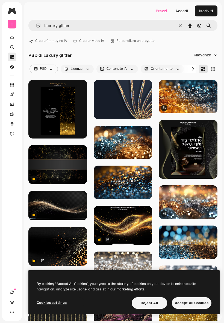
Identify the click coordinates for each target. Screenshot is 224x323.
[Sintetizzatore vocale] (12, 124)
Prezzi (161, 10)
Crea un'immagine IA (51, 41)
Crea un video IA (91, 41)
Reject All (149, 303)
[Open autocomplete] (36, 26)
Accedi (181, 10)
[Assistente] (12, 133)
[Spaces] (12, 94)
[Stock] (12, 57)
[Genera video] (12, 114)
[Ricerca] (12, 47)
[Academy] (12, 302)
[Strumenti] (12, 84)
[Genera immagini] (12, 104)
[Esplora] (12, 66)
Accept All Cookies (191, 303)
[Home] (12, 37)
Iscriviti (206, 10)
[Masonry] (203, 69)
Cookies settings (52, 302)
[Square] (213, 69)
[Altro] (12, 312)
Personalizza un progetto (135, 41)
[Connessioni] (12, 292)
